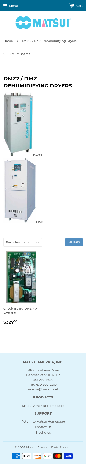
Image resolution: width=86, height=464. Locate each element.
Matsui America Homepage (43, 405)
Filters (74, 242)
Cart (79, 6)
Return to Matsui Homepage (43, 421)
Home (8, 41)
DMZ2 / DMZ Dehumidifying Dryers (49, 41)
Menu (13, 6)
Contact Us (43, 427)
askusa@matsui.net (43, 389)
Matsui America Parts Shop (47, 447)
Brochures (43, 432)
